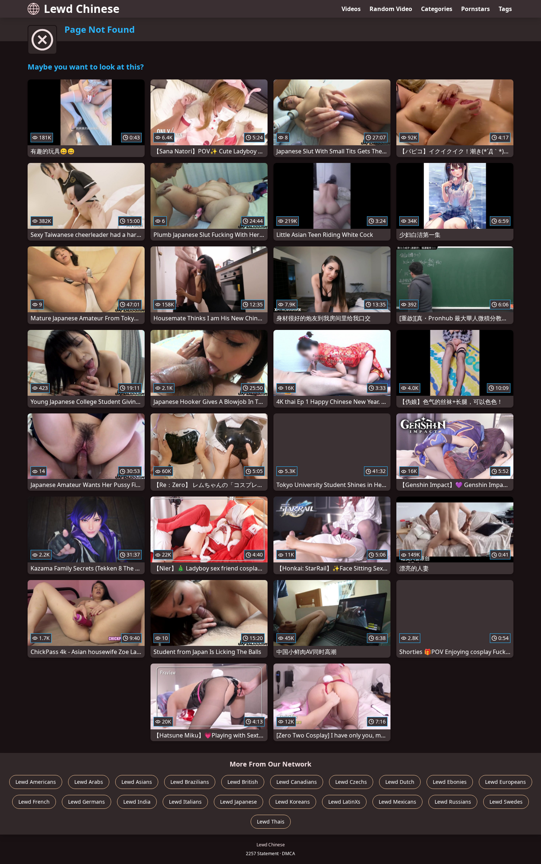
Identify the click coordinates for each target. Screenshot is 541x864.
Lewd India (137, 801)
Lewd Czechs (351, 781)
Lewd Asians (136, 781)
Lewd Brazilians (189, 781)
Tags (505, 9)
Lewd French (34, 801)
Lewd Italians (185, 801)
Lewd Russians (453, 801)
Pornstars (475, 9)
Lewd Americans (35, 781)
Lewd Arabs (88, 781)
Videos (351, 9)
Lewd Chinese (82, 8)
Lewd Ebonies (450, 781)
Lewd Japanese (238, 801)
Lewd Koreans (292, 801)
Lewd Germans (86, 801)
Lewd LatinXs (344, 801)
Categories (436, 9)
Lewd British (242, 781)
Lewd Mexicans (397, 801)
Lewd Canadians (296, 781)
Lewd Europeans (505, 781)
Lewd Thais (270, 821)
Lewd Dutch (399, 781)
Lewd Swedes (506, 801)
